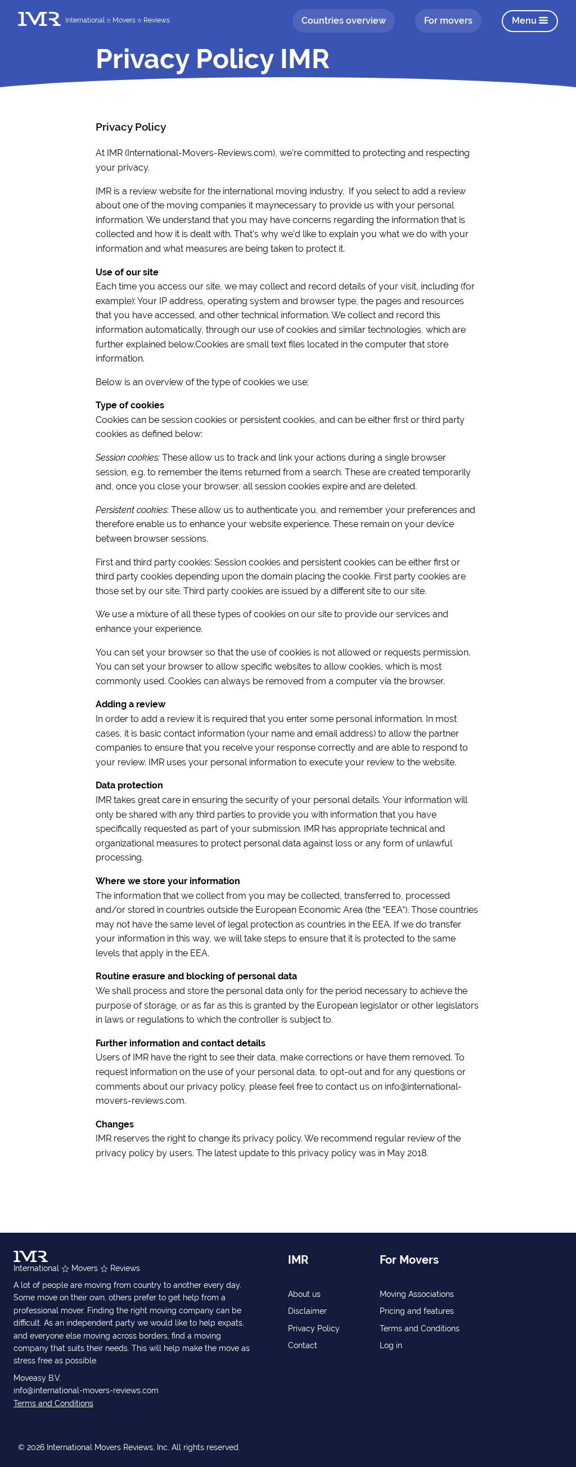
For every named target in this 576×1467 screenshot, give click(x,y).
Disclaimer (307, 1311)
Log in (391, 1345)
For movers (448, 20)
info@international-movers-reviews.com (86, 1390)
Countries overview (344, 20)
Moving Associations (417, 1294)
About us (304, 1294)
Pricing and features (417, 1311)
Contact (302, 1345)
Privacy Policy (314, 1328)
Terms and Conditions (53, 1403)
